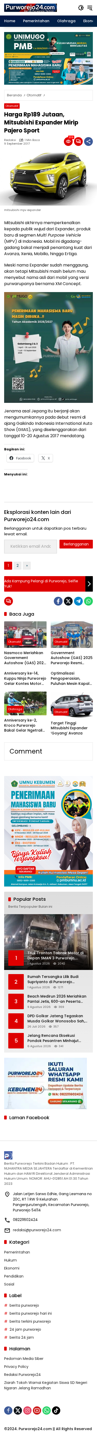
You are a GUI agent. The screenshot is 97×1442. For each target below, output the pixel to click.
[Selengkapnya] (48, 1155)
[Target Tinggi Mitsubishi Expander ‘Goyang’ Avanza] (72, 705)
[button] (81, 8)
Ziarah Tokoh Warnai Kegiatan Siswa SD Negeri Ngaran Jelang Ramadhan (45, 1385)
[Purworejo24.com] (30, 7)
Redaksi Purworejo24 (22, 1374)
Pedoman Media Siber (23, 1358)
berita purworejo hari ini (31, 1313)
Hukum (10, 1260)
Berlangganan (76, 544)
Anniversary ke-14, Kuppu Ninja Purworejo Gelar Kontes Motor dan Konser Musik (25, 678)
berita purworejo (24, 1305)
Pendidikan (14, 1276)
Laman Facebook (29, 1117)
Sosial (9, 1284)
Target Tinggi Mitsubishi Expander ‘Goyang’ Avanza (69, 728)
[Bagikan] (88, 141)
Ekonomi (11, 1268)
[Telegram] (78, 601)
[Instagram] (27, 1410)
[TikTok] (56, 1410)
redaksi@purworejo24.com (37, 1230)
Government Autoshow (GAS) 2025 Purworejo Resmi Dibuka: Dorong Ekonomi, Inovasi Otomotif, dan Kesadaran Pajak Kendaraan (72, 658)
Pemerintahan (17, 1252)
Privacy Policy (16, 1366)
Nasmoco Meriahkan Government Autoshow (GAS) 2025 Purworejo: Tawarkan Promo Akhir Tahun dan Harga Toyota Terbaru (25, 658)
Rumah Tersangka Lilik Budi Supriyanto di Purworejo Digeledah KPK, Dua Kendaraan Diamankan (56, 979)
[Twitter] (68, 601)
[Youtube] (37, 1410)
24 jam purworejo (25, 1329)
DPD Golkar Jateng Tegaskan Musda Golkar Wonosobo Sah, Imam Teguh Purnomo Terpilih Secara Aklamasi (56, 1019)
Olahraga (15, 709)
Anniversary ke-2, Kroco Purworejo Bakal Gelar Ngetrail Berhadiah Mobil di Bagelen (23, 725)
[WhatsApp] (88, 601)
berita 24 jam (22, 1337)
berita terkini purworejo (30, 1321)
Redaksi (10, 140)
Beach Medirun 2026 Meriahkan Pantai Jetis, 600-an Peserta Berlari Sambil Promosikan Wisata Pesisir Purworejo (56, 999)
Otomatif (11, 106)
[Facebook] (58, 601)
